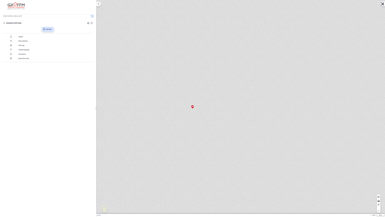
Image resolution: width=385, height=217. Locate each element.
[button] (104, 209)
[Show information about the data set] (91, 23)
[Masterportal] (49, 6)
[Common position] (378, 204)
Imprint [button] (99, 215)
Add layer (49, 29)
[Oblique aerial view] (378, 200)
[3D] (378, 197)
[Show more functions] (88, 23)
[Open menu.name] (98, 4)
